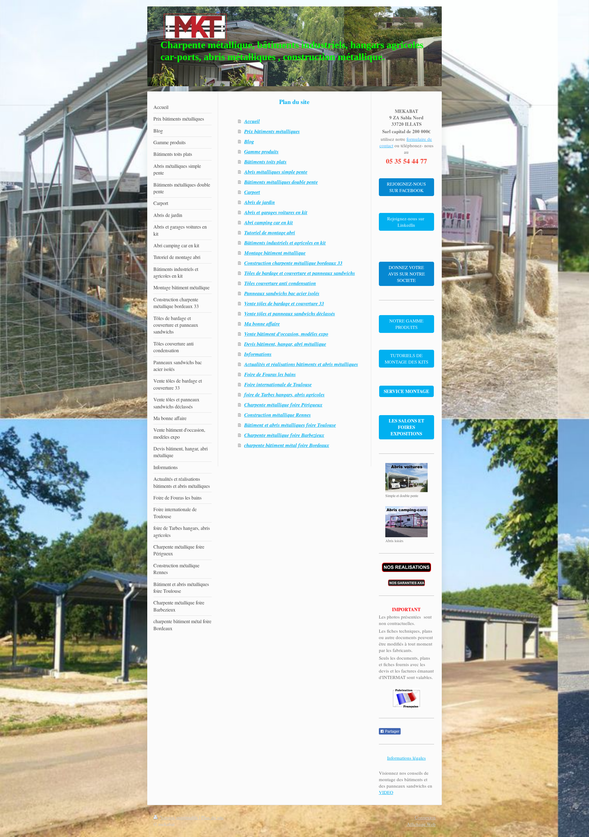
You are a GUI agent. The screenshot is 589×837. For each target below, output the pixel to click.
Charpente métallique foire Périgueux (283, 404)
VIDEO (386, 792)
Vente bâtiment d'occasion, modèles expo (286, 333)
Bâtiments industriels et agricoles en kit (285, 242)
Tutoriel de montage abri (269, 232)
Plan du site (212, 817)
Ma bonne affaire (262, 323)
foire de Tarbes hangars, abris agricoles (284, 394)
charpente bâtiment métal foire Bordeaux (286, 445)
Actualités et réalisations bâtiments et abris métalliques (301, 364)
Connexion (425, 817)
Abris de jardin (259, 202)
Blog (249, 141)
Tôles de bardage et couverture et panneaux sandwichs (299, 272)
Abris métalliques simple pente (275, 171)
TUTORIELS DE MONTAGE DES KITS (406, 358)
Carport (252, 191)
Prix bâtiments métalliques (272, 131)
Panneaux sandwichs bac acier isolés (281, 293)
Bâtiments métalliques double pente (281, 181)
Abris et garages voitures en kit (275, 212)
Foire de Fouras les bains (270, 374)
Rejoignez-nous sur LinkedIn (406, 221)
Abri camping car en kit (268, 222)
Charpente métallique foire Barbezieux (284, 434)
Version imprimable (179, 817)
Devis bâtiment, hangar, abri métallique (285, 343)
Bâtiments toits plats (265, 161)
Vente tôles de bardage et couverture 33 (284, 303)
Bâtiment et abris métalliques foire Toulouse (290, 424)
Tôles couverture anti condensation (280, 283)
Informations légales (406, 758)
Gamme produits (261, 151)
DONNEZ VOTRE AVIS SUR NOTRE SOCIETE (406, 273)
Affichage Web (421, 824)
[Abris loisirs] (406, 521)
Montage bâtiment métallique (275, 252)
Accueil (252, 121)
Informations (257, 353)
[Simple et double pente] (406, 477)
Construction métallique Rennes (277, 414)
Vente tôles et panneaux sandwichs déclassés (289, 313)
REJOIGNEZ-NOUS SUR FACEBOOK (406, 187)
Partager (391, 731)
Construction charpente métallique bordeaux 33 (293, 262)
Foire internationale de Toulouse (278, 384)
